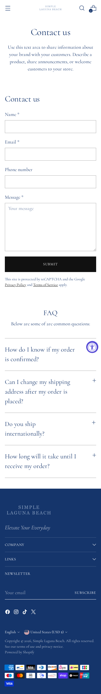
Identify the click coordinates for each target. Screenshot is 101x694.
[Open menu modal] (7, 8)
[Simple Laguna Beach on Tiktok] (25, 613)
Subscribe (85, 592)
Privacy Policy (15, 284)
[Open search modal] (81, 8)
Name (12, 114)
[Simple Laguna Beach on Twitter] (34, 613)
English (10, 632)
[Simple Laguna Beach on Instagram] (16, 613)
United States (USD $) (47, 632)
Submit (50, 264)
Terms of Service (45, 284)
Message (14, 197)
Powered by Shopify (19, 652)
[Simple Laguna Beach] (51, 8)
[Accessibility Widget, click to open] (92, 347)
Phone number (19, 169)
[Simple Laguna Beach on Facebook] (8, 613)
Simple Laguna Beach (48, 641)
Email (12, 142)
